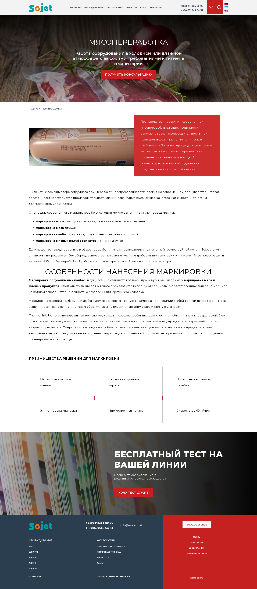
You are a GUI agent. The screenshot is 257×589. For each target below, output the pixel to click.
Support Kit (104, 557)
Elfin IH (33, 568)
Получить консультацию (128, 74)
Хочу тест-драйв (134, 492)
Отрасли (131, 7)
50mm (100, 563)
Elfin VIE (33, 552)
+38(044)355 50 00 (192, 6)
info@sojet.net (131, 525)
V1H (31, 546)
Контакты (156, 7)
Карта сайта (196, 578)
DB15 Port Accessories (111, 546)
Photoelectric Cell (109, 552)
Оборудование (93, 7)
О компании (115, 7)
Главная (75, 7)
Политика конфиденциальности (114, 576)
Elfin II (32, 563)
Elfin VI (33, 557)
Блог (143, 7)
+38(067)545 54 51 (192, 10)
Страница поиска (197, 553)
